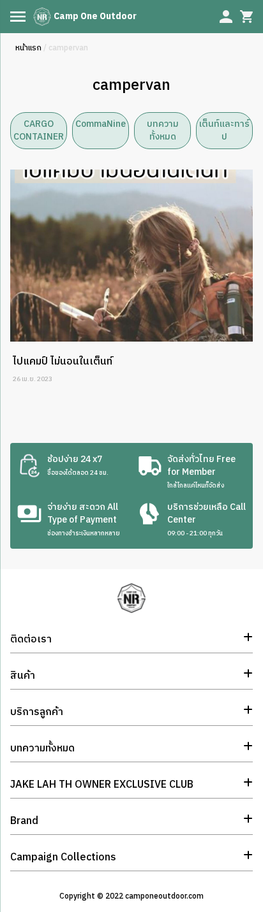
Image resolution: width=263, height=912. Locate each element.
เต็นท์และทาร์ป (224, 130)
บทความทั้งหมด (163, 130)
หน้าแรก (28, 48)
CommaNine (100, 124)
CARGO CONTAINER (38, 130)
